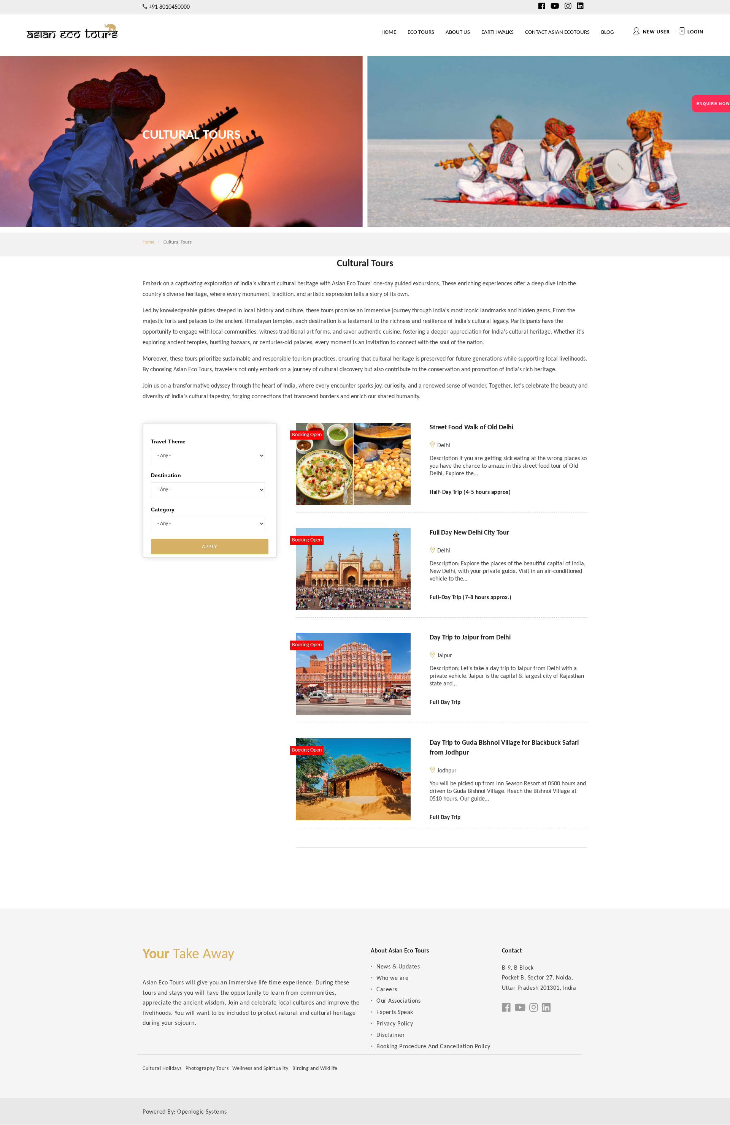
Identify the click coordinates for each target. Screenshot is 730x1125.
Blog (610, 32)
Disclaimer (390, 1035)
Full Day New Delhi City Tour (469, 532)
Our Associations (398, 1001)
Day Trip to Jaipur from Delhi (470, 637)
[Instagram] (568, 7)
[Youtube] (555, 7)
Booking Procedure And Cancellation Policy (433, 1047)
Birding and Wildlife (315, 1068)
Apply (209, 546)
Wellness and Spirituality (260, 1068)
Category (163, 509)
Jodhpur (447, 771)
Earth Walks (513, 32)
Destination (166, 475)
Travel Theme (168, 441)
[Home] (72, 34)
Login (694, 32)
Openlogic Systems (202, 1112)
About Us (479, 32)
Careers (386, 990)
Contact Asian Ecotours (566, 32)
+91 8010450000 (169, 7)
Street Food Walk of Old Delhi (471, 427)
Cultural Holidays (162, 1068)
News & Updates (398, 967)
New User (655, 32)
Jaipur (444, 656)
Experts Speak (394, 1012)
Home (422, 32)
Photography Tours (207, 1068)
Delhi (443, 446)
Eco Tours (448, 32)
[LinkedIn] (580, 7)
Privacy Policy (394, 1024)
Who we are (392, 978)
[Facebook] (541, 7)
